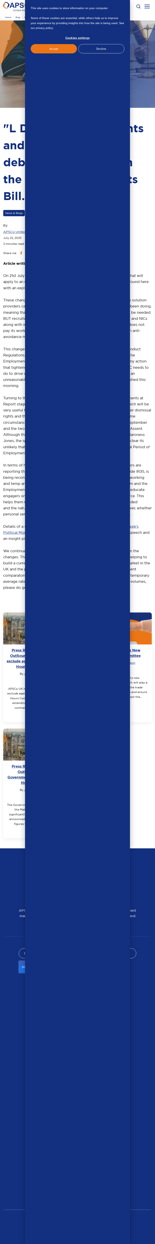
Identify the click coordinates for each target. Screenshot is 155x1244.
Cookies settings (77, 37)
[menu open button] (147, 7)
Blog (18, 17)
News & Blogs (14, 213)
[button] (138, 6)
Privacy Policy (63, 28)
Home (8, 17)
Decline (101, 48)
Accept (53, 48)
